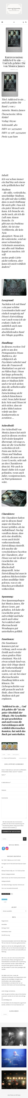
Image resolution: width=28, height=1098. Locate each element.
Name (4, 775)
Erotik (4, 754)
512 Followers (4, 899)
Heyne (8, 754)
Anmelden (4, 924)
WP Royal (18, 1095)
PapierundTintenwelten (10, 758)
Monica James (16, 754)
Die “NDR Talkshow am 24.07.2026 (11, 860)
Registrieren (5, 921)
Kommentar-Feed (6, 931)
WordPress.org (6, 935)
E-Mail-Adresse (6, 782)
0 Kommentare (22, 758)
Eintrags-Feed (5, 928)
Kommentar (5, 798)
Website (4, 790)
